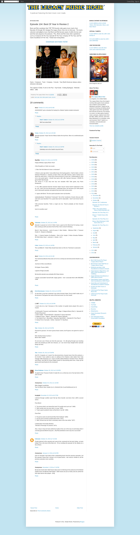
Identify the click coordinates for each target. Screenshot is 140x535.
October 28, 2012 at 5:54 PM (46, 328)
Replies (39, 116)
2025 (92, 162)
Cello (36, 245)
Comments (95, 151)
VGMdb (93, 303)
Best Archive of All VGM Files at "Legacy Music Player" (99, 264)
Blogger (82, 522)
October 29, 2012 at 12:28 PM (52, 370)
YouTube (93, 305)
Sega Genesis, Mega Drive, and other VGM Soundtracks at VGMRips (100, 272)
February (95, 245)
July (94, 233)
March (95, 242)
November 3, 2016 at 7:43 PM (51, 467)
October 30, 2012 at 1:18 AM (50, 383)
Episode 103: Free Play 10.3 (100, 212)
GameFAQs (94, 307)
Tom (36, 328)
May (94, 237)
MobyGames (94, 311)
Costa (36, 133)
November (96, 198)
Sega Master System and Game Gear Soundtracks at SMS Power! (100, 280)
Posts (93, 148)
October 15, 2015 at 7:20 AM (49, 439)
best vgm (37, 97)
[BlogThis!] (60, 95)
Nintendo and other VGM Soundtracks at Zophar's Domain (100, 268)
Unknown (37, 222)
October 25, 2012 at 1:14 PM (49, 222)
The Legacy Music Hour (98, 97)
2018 (92, 179)
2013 (92, 191)
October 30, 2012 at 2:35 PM (56, 119)
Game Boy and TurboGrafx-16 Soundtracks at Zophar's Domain (100, 283)
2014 (92, 188)
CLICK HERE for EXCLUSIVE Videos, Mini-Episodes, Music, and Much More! (99, 25)
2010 (92, 252)
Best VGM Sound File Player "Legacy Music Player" (99, 260)
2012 (92, 193)
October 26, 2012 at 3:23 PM (53, 291)
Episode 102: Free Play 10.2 (100, 219)
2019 (92, 176)
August (95, 230)
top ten (53, 97)
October (95, 200)
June (94, 235)
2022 (92, 169)
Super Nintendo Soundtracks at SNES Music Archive (99, 276)
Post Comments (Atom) (44, 511)
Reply (36, 112)
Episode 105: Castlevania (100, 202)
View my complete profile (96, 126)
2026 (92, 160)
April (94, 240)
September (96, 228)
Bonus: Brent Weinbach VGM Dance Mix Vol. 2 (101, 222)
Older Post (80, 508)
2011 (92, 250)
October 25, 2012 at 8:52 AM (46, 107)
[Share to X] (62, 95)
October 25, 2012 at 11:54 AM (47, 133)
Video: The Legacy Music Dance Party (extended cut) (101, 209)
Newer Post (34, 508)
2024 (92, 164)
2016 (92, 184)
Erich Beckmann (40, 291)
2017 (92, 181)
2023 (92, 167)
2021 (92, 172)
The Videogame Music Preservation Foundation (98, 317)
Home (57, 508)
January (95, 247)
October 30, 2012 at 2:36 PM (56, 147)
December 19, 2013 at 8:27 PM (49, 395)
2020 (92, 174)
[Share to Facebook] (64, 95)
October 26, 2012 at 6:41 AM (46, 256)
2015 (92, 186)
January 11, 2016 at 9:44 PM (50, 453)
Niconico (93, 309)
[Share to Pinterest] (66, 95)
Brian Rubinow (39, 370)
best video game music (45, 97)
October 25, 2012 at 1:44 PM (46, 245)
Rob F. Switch (44, 119)
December (96, 195)
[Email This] (58, 95)
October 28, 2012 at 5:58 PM (46, 352)
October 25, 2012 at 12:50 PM (49, 160)
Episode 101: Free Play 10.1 (100, 225)
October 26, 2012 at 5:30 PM (47, 303)
